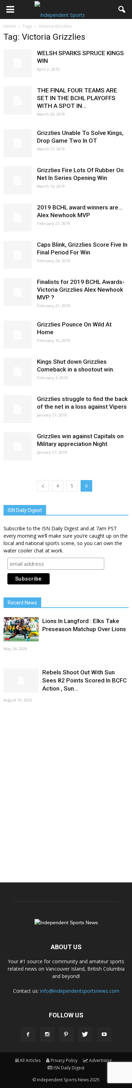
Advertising (100, 1060)
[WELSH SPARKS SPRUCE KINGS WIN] (18, 63)
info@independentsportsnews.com (79, 990)
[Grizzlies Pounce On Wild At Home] (18, 334)
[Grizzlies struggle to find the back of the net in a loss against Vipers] (18, 409)
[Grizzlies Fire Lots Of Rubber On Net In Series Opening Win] (18, 180)
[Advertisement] (66, 792)
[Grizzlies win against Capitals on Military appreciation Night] (18, 446)
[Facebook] (28, 1035)
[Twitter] (85, 1035)
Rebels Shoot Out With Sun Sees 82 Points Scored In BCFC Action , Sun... (84, 680)
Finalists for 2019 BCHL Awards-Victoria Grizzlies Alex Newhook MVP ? (81, 289)
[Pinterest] (66, 1035)
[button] (122, 9)
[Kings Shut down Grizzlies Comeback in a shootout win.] (18, 372)
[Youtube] (104, 1035)
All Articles (30, 1060)
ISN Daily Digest (69, 1068)
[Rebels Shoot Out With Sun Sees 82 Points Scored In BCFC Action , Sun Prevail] (21, 680)
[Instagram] (47, 1035)
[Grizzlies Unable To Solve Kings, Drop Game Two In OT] (18, 143)
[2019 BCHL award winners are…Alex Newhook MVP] (18, 217)
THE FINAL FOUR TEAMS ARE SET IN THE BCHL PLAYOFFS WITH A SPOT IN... (77, 98)
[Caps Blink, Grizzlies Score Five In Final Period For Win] (18, 255)
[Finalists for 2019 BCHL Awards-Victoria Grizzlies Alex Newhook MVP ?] (18, 292)
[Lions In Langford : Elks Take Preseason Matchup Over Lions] (21, 629)
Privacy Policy (64, 1060)
